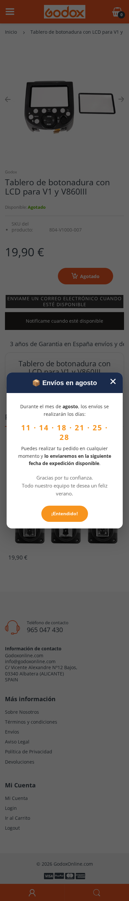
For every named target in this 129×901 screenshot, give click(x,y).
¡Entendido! (64, 513)
